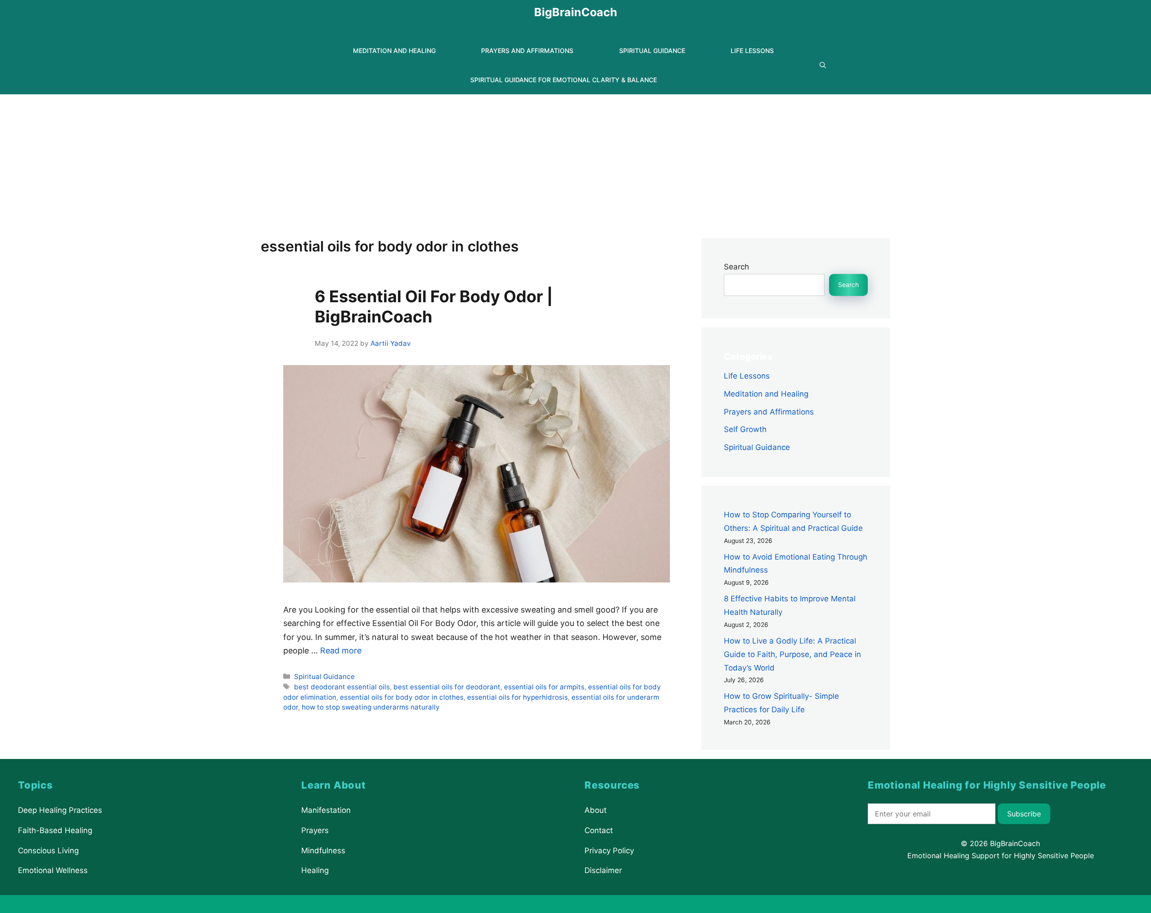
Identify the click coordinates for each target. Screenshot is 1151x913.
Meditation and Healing (394, 50)
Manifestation (326, 810)
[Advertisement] (575, 162)
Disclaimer (603, 870)
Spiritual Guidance (652, 50)
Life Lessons (752, 50)
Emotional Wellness (53, 870)
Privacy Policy (609, 850)
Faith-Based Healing (55, 830)
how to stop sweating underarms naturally (371, 707)
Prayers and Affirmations (527, 50)
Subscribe (1024, 813)
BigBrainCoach (575, 12)
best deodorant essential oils (342, 687)
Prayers (315, 830)
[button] (823, 65)
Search (736, 266)
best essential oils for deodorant (446, 687)
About (595, 810)
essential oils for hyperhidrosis (517, 697)
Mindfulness (323, 850)
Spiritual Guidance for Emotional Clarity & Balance (563, 80)
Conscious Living (48, 850)
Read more (340, 650)
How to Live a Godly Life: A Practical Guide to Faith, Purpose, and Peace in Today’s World (792, 654)
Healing (315, 870)
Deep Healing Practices (60, 810)
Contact (598, 830)
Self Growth (745, 429)
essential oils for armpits (544, 687)
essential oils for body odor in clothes (402, 697)
